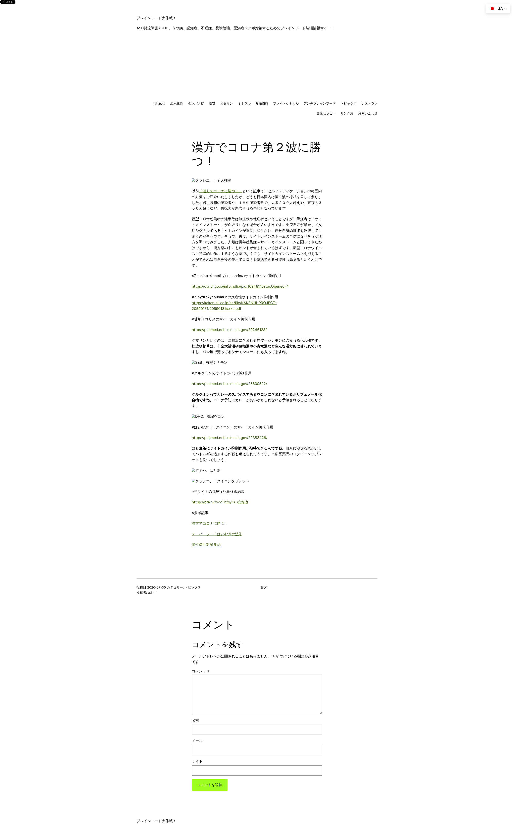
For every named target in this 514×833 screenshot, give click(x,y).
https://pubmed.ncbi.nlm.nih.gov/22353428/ (229, 438)
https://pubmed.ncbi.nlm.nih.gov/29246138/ (229, 330)
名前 (195, 720)
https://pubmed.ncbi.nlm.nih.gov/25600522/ (229, 384)
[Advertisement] (257, 66)
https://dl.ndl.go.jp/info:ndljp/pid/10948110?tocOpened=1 (240, 286)
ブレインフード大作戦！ (156, 18)
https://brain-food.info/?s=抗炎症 (220, 502)
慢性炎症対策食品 (206, 544)
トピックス (193, 587)
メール (197, 741)
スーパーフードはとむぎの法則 (217, 534)
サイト (197, 761)
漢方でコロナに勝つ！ (210, 523)
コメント (200, 671)
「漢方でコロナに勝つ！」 (220, 191)
